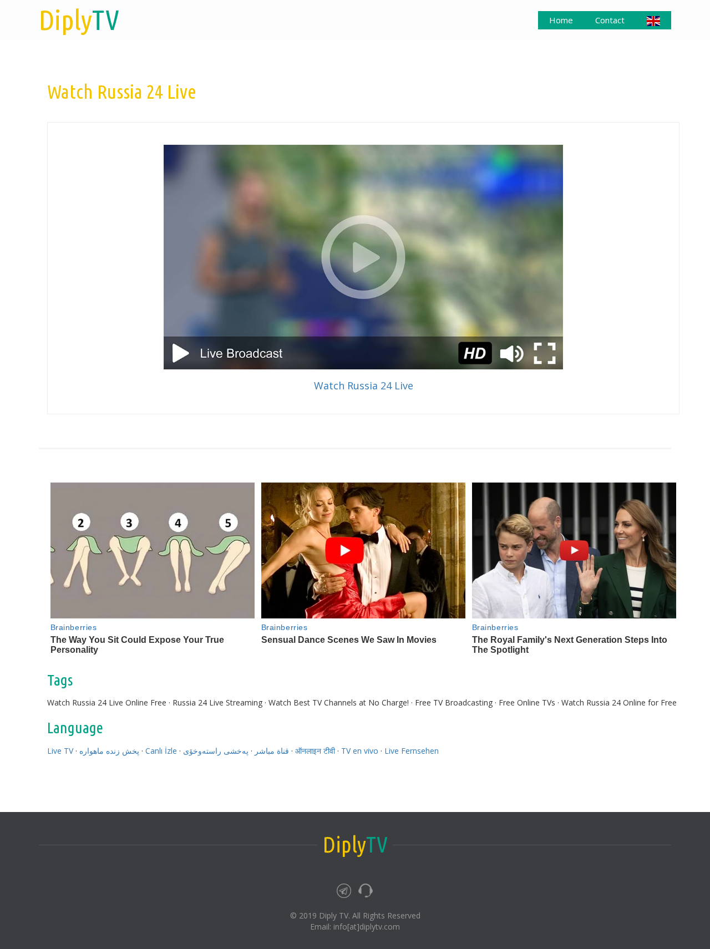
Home (561, 20)
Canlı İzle (161, 750)
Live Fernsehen (411, 750)
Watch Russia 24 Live (363, 385)
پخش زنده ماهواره (109, 750)
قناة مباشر (272, 750)
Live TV (60, 750)
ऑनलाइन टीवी (315, 750)
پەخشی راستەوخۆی (215, 750)
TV (79, 19)
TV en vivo (359, 750)
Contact (610, 20)
